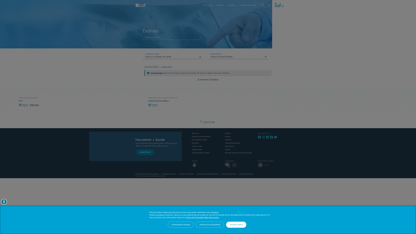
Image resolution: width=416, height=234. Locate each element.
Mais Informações (211, 217)
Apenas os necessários (209, 225)
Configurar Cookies (180, 225)
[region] (208, 220)
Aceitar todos (236, 225)
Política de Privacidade (194, 217)
